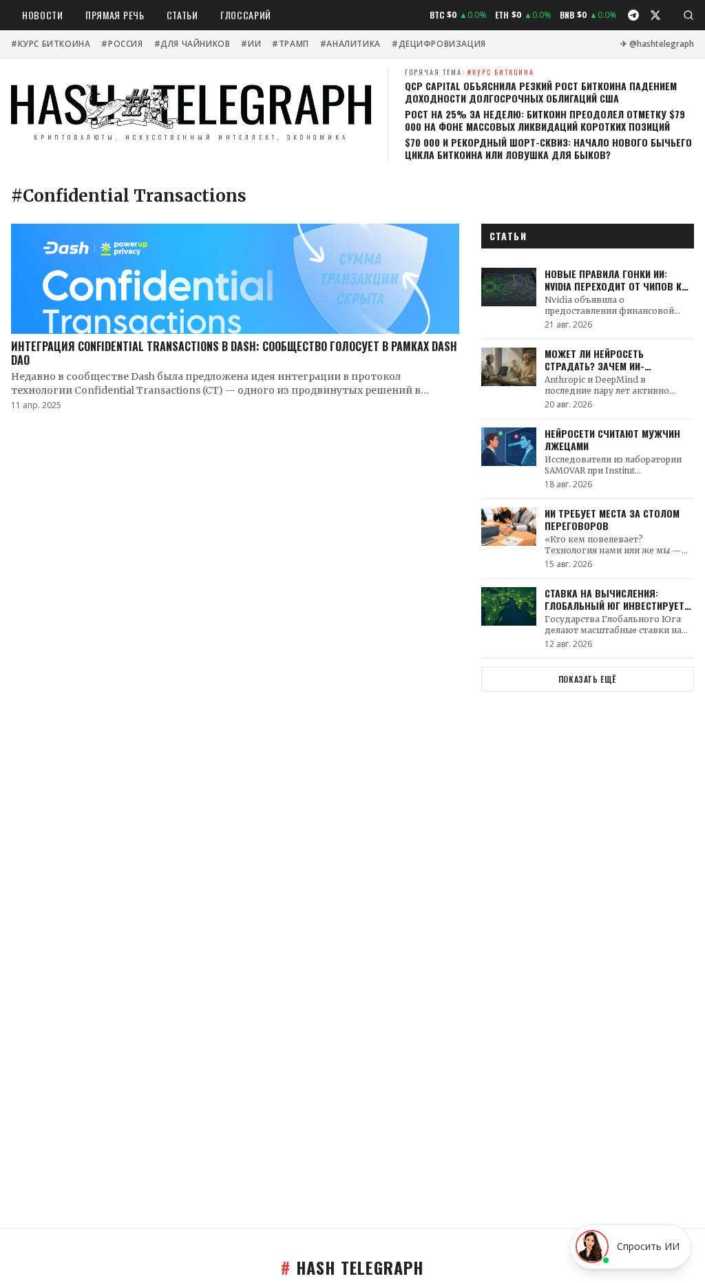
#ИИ (251, 44)
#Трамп (290, 44)
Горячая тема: (469, 72)
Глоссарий (245, 15)
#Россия (122, 44)
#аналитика (350, 44)
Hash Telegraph (352, 1267)
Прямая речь (115, 15)
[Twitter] (655, 15)
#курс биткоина (50, 44)
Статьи (182, 15)
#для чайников (192, 44)
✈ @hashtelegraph (657, 44)
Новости (42, 15)
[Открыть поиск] (688, 15)
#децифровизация (439, 44)
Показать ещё (587, 679)
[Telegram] (633, 15)
